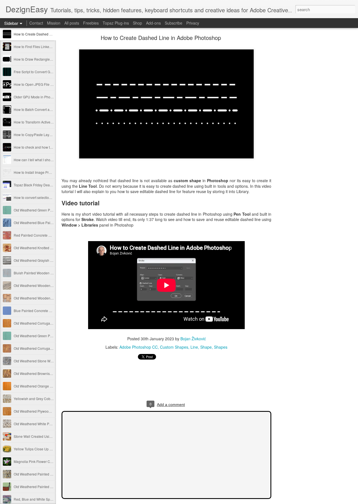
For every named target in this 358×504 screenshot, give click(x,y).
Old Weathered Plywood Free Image (41, 411)
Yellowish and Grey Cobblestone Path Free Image (52, 398)
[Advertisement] (302, 124)
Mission (53, 23)
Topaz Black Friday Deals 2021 (37, 184)
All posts (71, 23)
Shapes (220, 347)
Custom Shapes (174, 347)
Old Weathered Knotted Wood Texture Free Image (51, 247)
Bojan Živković (193, 338)
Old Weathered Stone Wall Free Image (43, 360)
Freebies (91, 23)
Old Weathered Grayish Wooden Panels (44, 260)
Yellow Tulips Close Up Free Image (40, 448)
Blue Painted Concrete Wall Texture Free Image (50, 310)
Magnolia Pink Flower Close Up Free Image (47, 461)
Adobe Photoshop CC (138, 347)
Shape (206, 347)
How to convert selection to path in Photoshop (48, 197)
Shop (137, 23)
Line (194, 347)
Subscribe (173, 23)
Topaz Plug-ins (116, 23)
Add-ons (153, 23)
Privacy (192, 23)
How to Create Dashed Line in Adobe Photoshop (51, 34)
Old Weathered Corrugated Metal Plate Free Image (52, 323)
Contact (36, 23)
